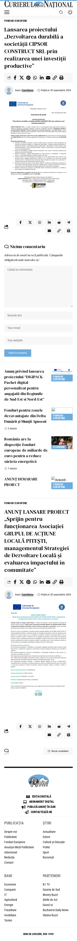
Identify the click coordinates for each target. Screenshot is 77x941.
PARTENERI (52, 875)
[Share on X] (22, 77)
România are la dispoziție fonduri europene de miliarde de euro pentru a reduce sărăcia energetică (26, 450)
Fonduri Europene (15, 20)
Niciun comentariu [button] (60, 751)
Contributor (28, 90)
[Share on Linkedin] (41, 77)
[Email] (48, 77)
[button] (8, 12)
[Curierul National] (38, 4)
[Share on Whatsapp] (35, 77)
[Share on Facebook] (15, 77)
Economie (59, 447)
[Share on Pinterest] (28, 77)
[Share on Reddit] (59, 222)
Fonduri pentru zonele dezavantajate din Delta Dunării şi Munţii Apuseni (25, 415)
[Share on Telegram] (68, 222)
